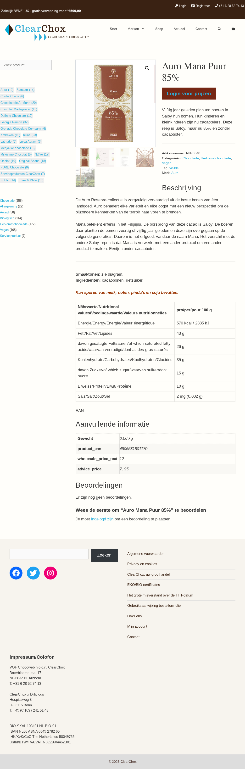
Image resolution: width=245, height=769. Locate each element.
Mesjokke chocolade (17, 148)
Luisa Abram (30, 141)
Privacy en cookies (142, 564)
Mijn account (137, 626)
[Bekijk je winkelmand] (233, 28)
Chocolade (191, 158)
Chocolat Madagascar (18, 109)
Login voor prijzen (189, 93)
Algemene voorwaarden (145, 554)
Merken (133, 29)
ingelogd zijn (102, 519)
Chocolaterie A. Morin (18, 103)
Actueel (179, 29)
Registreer (202, 6)
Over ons (134, 616)
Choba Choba (12, 96)
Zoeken (104, 555)
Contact (201, 29)
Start (113, 29)
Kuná (30, 135)
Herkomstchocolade (216, 158)
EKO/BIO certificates (143, 585)
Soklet (8, 180)
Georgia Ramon (14, 122)
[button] (147, 68)
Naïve (42, 154)
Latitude (8, 141)
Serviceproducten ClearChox (22, 174)
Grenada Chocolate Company (23, 128)
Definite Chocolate (16, 115)
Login (182, 6)
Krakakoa (10, 135)
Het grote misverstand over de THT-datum (160, 595)
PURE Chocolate (14, 167)
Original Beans (32, 161)
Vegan (167, 163)
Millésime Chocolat (16, 154)
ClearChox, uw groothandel (148, 574)
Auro (174, 173)
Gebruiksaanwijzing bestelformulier (154, 605)
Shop (159, 29)
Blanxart (25, 90)
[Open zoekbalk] (219, 28)
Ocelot (8, 161)
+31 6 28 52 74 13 (231, 6)
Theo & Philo (31, 180)
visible (174, 168)
